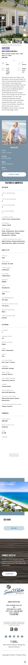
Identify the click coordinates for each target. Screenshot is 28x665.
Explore (14, 528)
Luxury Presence (14, 647)
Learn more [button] (9, 574)
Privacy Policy (21, 655)
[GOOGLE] (10, 636)
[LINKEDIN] (22, 636)
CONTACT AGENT (14, 174)
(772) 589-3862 (14, 614)
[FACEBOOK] (14, 636)
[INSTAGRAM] (18, 636)
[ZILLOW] (5, 636)
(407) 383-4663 (6, 158)
